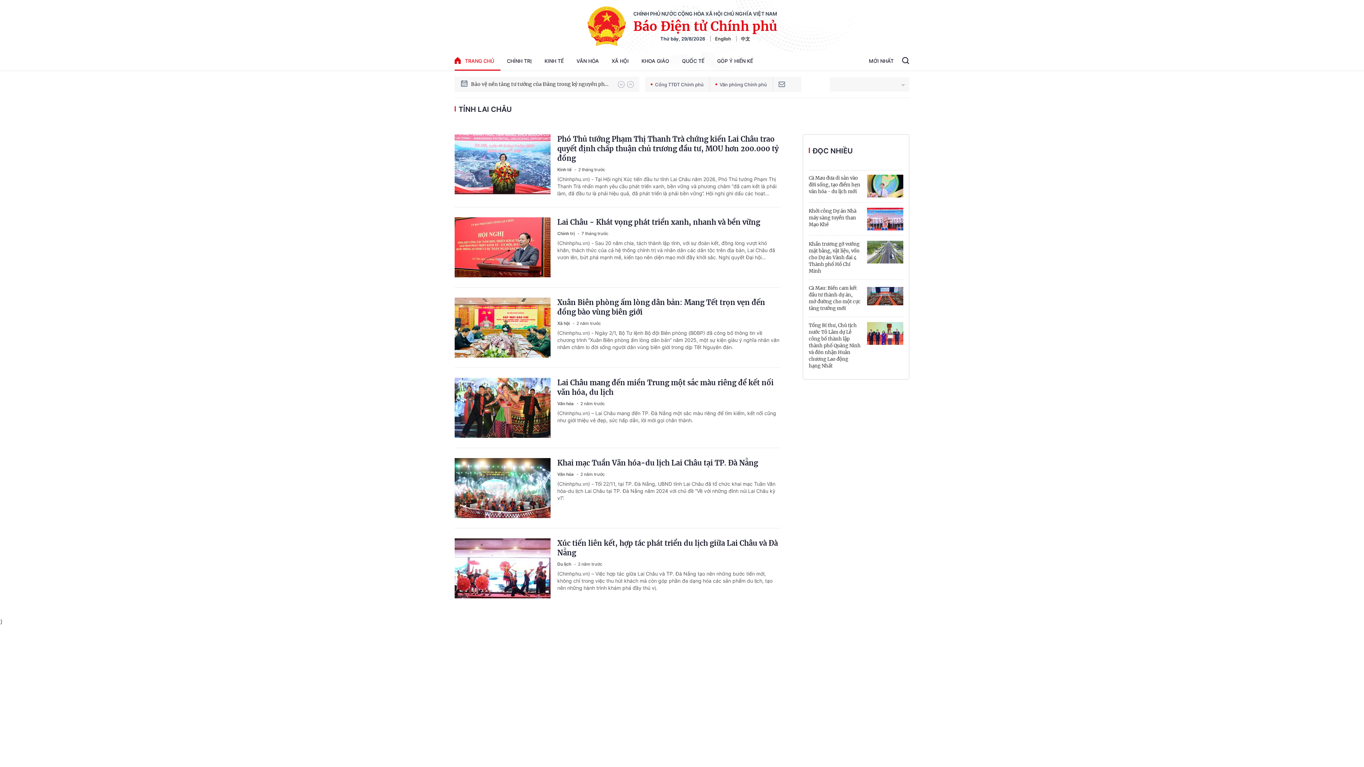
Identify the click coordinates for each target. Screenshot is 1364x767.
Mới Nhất (881, 61)
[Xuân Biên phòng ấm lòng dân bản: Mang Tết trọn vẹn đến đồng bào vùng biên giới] (503, 328)
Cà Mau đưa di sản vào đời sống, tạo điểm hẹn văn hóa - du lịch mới (834, 185)
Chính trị (519, 61)
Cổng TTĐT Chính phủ (679, 84)
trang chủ (479, 61)
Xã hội (620, 61)
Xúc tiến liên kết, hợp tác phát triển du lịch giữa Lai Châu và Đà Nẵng (667, 548)
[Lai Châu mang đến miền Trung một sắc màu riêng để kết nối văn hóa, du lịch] (503, 408)
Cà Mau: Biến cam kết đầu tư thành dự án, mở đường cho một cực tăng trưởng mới (835, 298)
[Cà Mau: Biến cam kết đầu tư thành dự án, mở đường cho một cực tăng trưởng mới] (885, 296)
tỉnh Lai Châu (485, 109)
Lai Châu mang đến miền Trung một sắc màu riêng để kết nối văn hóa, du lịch (665, 387)
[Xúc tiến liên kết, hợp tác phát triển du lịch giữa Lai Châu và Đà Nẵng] (503, 568)
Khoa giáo (655, 61)
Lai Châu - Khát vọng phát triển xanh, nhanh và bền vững (658, 222)
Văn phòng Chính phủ (743, 84)
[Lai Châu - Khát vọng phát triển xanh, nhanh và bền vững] (503, 247)
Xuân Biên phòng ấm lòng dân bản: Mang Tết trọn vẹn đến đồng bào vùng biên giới (661, 307)
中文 (745, 39)
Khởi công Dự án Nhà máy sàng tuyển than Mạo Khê (832, 218)
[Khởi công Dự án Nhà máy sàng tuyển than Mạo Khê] (885, 219)
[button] (621, 84)
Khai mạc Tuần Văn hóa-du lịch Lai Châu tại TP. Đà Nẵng (657, 462)
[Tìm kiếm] (905, 61)
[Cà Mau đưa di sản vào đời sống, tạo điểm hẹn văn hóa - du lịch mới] (885, 186)
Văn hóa (588, 61)
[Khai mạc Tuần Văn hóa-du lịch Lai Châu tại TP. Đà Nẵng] (503, 488)
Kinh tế (554, 61)
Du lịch (564, 564)
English (723, 39)
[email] (782, 84)
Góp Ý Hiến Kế (735, 61)
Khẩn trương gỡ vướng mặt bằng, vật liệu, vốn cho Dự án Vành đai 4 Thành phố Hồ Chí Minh (834, 257)
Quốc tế (693, 61)
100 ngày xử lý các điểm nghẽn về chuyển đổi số (528, 84)
